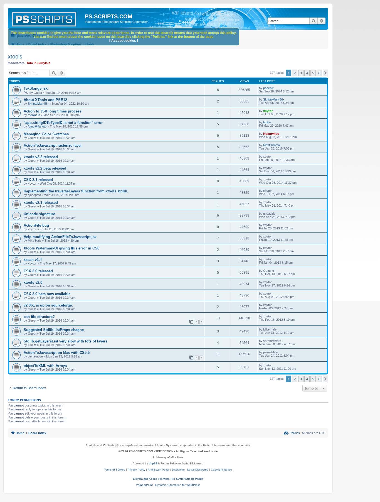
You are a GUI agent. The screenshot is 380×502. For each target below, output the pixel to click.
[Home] (47, 18)
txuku (267, 122)
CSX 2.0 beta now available (47, 294)
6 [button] (319, 72)
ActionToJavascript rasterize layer (53, 145)
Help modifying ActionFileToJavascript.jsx (60, 237)
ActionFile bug (36, 225)
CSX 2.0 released (38, 271)
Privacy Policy (136, 469)
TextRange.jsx (36, 88)
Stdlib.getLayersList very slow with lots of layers (65, 341)
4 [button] (307, 72)
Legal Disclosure (197, 469)
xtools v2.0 (33, 282)
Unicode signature (39, 214)
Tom (29, 63)
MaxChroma (271, 145)
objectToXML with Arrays (45, 366)
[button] (325, 73)
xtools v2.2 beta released (45, 168)
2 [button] (295, 72)
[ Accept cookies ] (123, 41)
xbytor (268, 110)
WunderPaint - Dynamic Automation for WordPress (168, 484)
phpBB (153, 463)
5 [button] (313, 72)
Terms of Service (114, 469)
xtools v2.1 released (41, 202)
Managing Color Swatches (46, 134)
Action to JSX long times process (53, 111)
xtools (15, 56)
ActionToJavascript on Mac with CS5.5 (57, 353)
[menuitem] (292, 433)
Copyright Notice (221, 469)
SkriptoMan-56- (38, 103)
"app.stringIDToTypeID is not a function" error (63, 123)
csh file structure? (39, 317)
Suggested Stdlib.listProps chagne (54, 330)
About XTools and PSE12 (45, 100)
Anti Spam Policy (158, 469)
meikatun (34, 115)
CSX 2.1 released (38, 180)
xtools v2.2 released (41, 157)
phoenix (268, 88)
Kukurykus (42, 63)
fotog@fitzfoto (37, 126)
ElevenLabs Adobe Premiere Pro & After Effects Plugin (168, 478)
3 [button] (301, 72)
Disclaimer (178, 469)
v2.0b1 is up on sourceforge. (48, 305)
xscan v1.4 (33, 260)
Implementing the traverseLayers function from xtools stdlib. (76, 191)
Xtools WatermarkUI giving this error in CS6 (61, 248)
